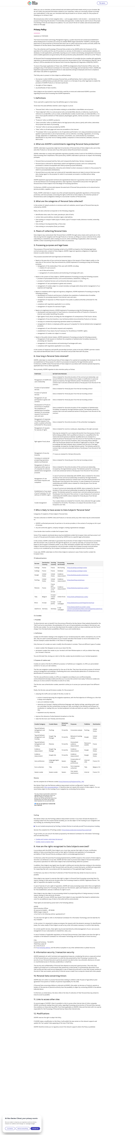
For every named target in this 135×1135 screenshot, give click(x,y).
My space (102, 3)
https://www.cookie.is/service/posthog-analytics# (76, 830)
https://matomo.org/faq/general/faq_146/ (71, 781)
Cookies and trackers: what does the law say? (49, 839)
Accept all (35, 1128)
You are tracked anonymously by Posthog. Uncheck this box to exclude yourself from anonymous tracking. (67, 826)
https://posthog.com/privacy (76, 580)
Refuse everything (23, 1128)
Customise (10, 1128)
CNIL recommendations (51, 787)
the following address (43, 947)
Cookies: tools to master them (45, 842)
